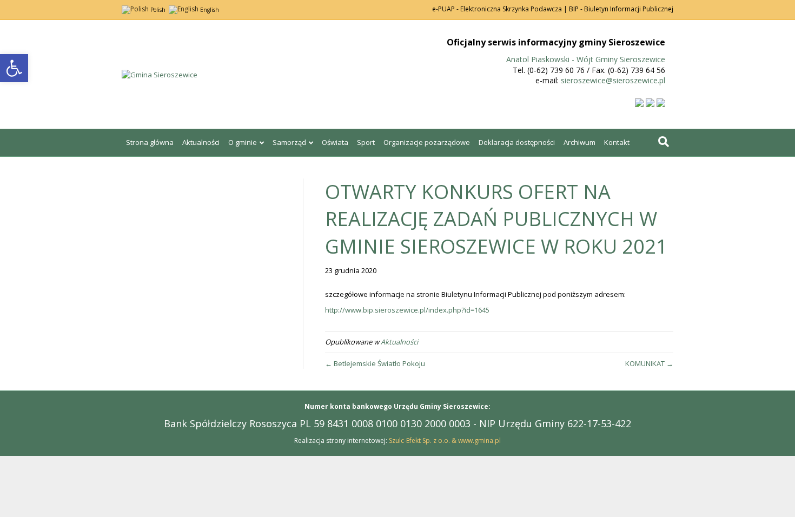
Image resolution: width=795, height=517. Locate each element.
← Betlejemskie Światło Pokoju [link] (375, 363)
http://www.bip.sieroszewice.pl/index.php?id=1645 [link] (407, 310)
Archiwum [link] (579, 142)
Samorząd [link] (289, 142)
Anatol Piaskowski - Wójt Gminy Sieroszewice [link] (585, 59)
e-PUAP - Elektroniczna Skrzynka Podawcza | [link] (499, 9)
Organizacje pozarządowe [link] (426, 142)
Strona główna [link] (150, 142)
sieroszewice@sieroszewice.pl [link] (613, 80)
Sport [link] (366, 142)
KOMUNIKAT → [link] (649, 363)
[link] (14, 68)
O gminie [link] (242, 142)
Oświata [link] (335, 142)
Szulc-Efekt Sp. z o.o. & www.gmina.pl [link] (445, 440)
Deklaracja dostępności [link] (517, 142)
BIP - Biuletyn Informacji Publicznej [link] (621, 9)
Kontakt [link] (617, 142)
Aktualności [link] (201, 142)
